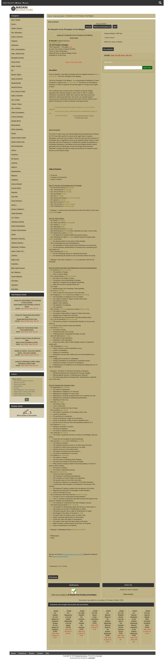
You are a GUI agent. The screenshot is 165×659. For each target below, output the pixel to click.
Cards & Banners (16, 276)
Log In (26, 3)
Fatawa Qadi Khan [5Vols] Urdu (27, 319)
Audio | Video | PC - (17, 251)
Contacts (40, 653)
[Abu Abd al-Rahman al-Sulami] (27, 381)
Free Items (14, 289)
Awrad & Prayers (16, 87)
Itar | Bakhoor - (16, 272)
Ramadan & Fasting (17, 58)
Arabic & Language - (18, 112)
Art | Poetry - (15, 217)
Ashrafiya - (14, 154)
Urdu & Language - (17, 116)
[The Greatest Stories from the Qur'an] (121, 616)
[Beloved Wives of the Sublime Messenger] (107, 617)
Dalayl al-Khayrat (17, 79)
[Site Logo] (34, 8)
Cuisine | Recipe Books (18, 230)
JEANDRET (91, 658)
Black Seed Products (18, 268)
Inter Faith (14, 196)
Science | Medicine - (18, 209)
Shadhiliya (14, 180)
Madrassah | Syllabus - (18, 247)
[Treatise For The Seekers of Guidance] (55, 616)
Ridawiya (14, 175)
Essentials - (15, 264)
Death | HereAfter (17, 95)
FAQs (47, 653)
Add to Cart (147, 68)
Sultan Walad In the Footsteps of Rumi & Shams (27, 305)
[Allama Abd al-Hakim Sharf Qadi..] (27, 391)
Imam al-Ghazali (58, 16)
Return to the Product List (102, 26)
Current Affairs (16, 188)
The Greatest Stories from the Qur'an (121, 627)
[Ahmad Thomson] (27, 382)
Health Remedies (16, 213)
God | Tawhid (15, 20)
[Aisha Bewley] (27, 386)
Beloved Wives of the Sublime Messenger (107, 629)
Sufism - (14, 150)
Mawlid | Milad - (16, 74)
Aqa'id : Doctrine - (17, 37)
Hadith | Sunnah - (17, 28)
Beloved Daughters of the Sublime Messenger (133, 629)
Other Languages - (17, 129)
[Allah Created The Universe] (81, 615)
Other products (128, 594)
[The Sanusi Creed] (94, 614)
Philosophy (14, 45)
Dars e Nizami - (16, 108)
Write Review (53, 577)
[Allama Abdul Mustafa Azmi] (27, 395)
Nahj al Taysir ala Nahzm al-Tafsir (27, 342)
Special (13, 653)
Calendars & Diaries (17, 222)
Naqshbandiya (16, 171)
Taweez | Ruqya (16, 104)
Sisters (13, 234)
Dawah (13, 133)
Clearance (14, 285)
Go (27, 399)
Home (19, 3)
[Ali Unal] (27, 388)
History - (14, 205)
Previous (88, 26)
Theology (14, 41)
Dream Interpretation (18, 226)
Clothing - (14, 255)
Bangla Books (15, 125)
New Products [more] (18, 294)
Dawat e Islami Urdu (17, 142)
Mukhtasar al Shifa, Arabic (26, 363)
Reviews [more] (16, 406)
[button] (160, 3)
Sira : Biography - (17, 32)
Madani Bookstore (81, 656)
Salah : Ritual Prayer (17, 53)
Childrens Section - (17, 243)
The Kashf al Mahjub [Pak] (147, 623)
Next (115, 26)
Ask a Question (108, 49)
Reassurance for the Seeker (68, 623)
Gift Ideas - (15, 280)
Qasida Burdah (16, 83)
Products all (22, 653)
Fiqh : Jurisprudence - (18, 49)
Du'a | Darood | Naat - (18, 91)
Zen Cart (99, 656)
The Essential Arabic (26, 330)
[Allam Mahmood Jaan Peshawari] (27, 390)
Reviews (31, 653)
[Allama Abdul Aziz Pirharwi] (27, 393)
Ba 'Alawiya (15, 158)
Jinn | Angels (15, 100)
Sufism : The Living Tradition (27, 353)
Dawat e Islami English (18, 137)
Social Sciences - (17, 201)
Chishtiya (14, 163)
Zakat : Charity (16, 66)
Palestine (14, 192)
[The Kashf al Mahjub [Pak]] (147, 615)
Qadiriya (14, 167)
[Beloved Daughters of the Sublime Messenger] (134, 617)
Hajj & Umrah (15, 62)
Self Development (17, 146)
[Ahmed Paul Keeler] (27, 384)
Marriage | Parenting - (18, 238)
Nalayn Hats (15, 259)
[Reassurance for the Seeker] (68, 615)
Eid (12, 70)
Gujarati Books (16, 121)
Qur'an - (14, 24)
